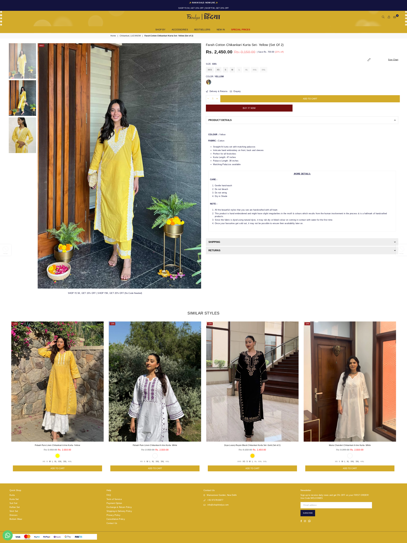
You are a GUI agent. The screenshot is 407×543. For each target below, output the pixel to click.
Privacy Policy (114, 515)
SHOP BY (160, 29)
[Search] (383, 17)
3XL (263, 70)
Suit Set (13, 503)
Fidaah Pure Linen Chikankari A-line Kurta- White (155, 445)
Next (198, 166)
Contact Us (112, 523)
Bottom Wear (16, 519)
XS (218, 70)
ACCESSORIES (180, 29)
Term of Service (114, 499)
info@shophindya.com (218, 505)
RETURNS (214, 250)
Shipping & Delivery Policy (119, 511)
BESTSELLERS (202, 29)
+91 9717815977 (215, 500)
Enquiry (237, 91)
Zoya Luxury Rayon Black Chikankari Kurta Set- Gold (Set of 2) (252, 445)
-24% (307, 324)
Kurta (12, 495)
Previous (40, 166)
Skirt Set (14, 511)
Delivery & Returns (218, 91)
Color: (215, 76)
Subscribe (308, 513)
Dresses (13, 515)
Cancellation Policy (116, 519)
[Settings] (389, 17)
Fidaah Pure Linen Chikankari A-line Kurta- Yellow (57, 445)
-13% (15, 324)
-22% (210, 324)
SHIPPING (214, 242)
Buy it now (249, 108)
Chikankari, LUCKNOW (130, 36)
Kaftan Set (15, 507)
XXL (255, 70)
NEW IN (221, 29)
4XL (70, 461)
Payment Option (114, 503)
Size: (211, 64)
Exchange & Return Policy (119, 507)
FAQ (109, 495)
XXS (210, 70)
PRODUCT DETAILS (220, 120)
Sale (41, 45)
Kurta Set (14, 499)
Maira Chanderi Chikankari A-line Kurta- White (350, 445)
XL (246, 70)
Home (113, 36)
